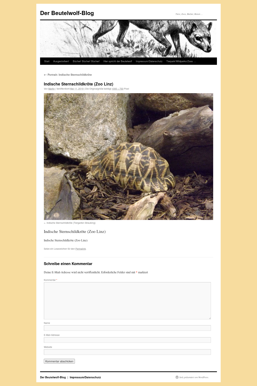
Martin (51, 88)
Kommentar (50, 279)
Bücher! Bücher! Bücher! (86, 61)
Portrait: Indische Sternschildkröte (68, 74)
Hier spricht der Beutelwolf (117, 61)
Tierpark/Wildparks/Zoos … (181, 61)
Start (46, 61)
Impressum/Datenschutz (149, 61)
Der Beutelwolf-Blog (67, 13)
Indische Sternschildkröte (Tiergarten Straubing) (71, 222)
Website (48, 346)
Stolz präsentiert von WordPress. (194, 377)
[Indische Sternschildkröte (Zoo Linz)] (128, 156)
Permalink (80, 248)
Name (47, 322)
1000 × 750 (117, 88)
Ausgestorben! (61, 61)
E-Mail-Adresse (52, 334)
